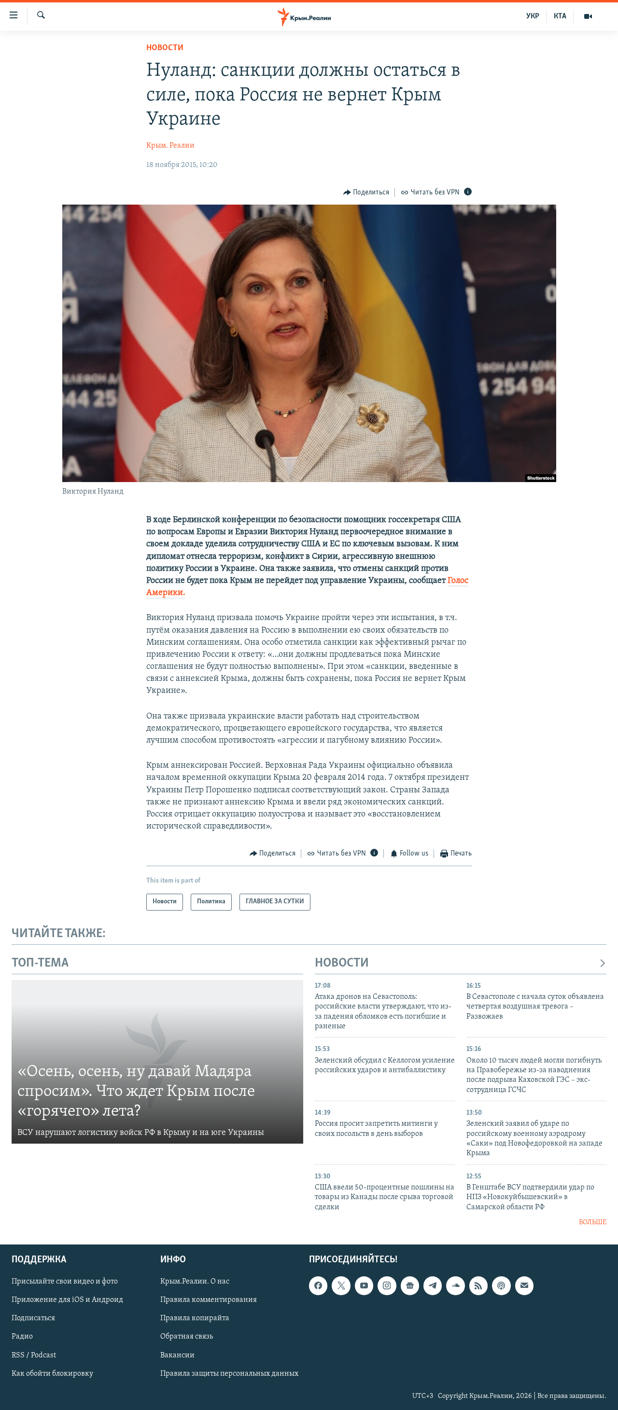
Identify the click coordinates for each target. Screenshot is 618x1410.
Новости (164, 48)
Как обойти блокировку (52, 1373)
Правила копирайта (194, 1318)
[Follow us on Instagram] (387, 1285)
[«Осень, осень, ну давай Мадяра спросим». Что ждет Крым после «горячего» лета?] (157, 1062)
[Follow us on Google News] (410, 1285)
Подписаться (33, 1318)
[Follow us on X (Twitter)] (341, 1285)
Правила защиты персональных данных (229, 1373)
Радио (22, 1337)
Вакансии (177, 1355)
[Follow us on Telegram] (432, 1285)
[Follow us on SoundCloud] (455, 1285)
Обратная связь (186, 1337)
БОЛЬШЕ (592, 1222)
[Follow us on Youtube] (364, 1285)
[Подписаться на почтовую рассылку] (524, 1285)
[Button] (366, 192)
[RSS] (478, 1285)
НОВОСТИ (342, 963)
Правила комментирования (208, 1300)
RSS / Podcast (34, 1355)
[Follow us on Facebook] (318, 1285)
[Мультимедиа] (588, 16)
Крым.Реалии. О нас (194, 1282)
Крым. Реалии (170, 146)
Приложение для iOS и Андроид (67, 1300)
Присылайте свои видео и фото (65, 1282)
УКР (532, 16)
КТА (560, 16)
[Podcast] (501, 1285)
